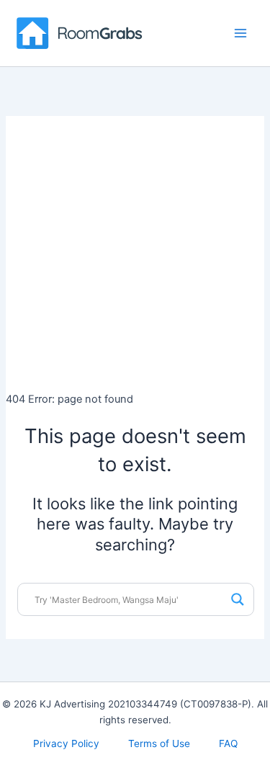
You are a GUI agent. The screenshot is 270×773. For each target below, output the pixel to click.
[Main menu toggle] (240, 33)
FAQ (228, 743)
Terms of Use (159, 743)
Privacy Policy (66, 743)
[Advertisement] (135, 251)
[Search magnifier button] (238, 599)
